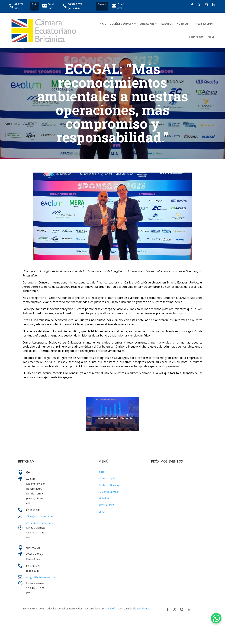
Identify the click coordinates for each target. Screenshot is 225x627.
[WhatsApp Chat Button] (216, 618)
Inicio (101, 471)
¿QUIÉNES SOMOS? (121, 23)
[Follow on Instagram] (206, 4)
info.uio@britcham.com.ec (40, 523)
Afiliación (103, 498)
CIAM (210, 37)
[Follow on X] (199, 4)
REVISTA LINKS (205, 23)
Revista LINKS (106, 505)
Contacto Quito (107, 478)
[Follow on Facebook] (192, 4)
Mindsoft (110, 608)
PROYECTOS (196, 37)
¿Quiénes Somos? (108, 491)
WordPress (143, 608)
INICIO (102, 23)
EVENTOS (167, 23)
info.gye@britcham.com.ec (40, 577)
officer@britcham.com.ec (39, 516)
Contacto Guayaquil (109, 485)
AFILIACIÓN (147, 23)
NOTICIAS (182, 23)
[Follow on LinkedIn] (213, 4)
